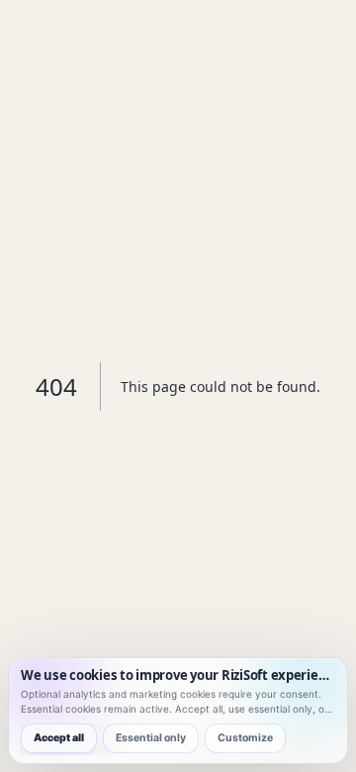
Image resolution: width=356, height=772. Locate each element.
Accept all (59, 737)
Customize (245, 737)
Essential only (151, 737)
